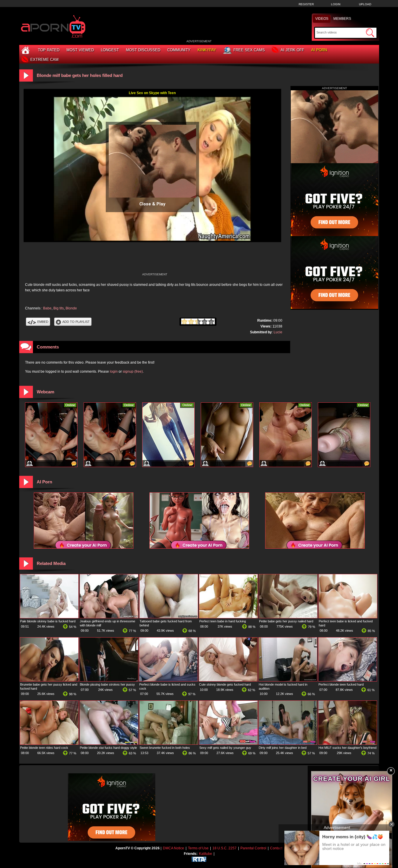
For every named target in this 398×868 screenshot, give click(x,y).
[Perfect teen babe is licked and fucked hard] (348, 617)
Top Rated (48, 50)
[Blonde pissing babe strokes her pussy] (109, 680)
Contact (276, 848)
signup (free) (133, 371)
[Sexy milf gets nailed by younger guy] (228, 743)
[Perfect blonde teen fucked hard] (347, 680)
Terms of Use (198, 848)
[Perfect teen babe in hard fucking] (228, 617)
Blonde (71, 308)
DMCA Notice (173, 848)
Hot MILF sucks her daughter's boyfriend (347, 747)
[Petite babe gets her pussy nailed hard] (288, 617)
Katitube (205, 854)
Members (342, 19)
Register (306, 4)
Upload (365, 4)
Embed (42, 321)
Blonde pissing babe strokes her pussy (107, 684)
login (114, 371)
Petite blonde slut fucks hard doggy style (108, 747)
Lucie (278, 332)
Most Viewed (80, 50)
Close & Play (152, 204)
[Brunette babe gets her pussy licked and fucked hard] (49, 680)
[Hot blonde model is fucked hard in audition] (288, 680)
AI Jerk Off (292, 50)
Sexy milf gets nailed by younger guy (225, 747)
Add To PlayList (76, 321)
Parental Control (253, 848)
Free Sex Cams (249, 50)
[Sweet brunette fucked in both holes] (169, 743)
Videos (321, 19)
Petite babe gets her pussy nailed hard (286, 621)
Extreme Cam (44, 59)
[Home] (26, 50)
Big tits (58, 308)
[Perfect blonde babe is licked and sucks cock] (168, 680)
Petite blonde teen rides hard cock (44, 747)
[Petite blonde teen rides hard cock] (49, 743)
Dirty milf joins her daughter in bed (283, 747)
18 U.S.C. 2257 (224, 848)
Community (179, 50)
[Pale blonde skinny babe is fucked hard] (49, 617)
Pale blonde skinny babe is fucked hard (47, 621)
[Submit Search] (370, 33)
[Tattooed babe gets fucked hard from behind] (169, 617)
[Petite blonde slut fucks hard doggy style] (109, 743)
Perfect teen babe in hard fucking (222, 621)
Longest (110, 50)
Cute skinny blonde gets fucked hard (225, 684)
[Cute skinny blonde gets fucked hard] (228, 680)
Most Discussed (143, 50)
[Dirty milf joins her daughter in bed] (288, 743)
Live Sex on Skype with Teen (152, 93)
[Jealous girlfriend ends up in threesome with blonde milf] (109, 617)
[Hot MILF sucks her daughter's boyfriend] (347, 743)
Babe (47, 308)
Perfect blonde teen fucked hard (341, 684)
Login (335, 4)
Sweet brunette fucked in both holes (165, 747)
